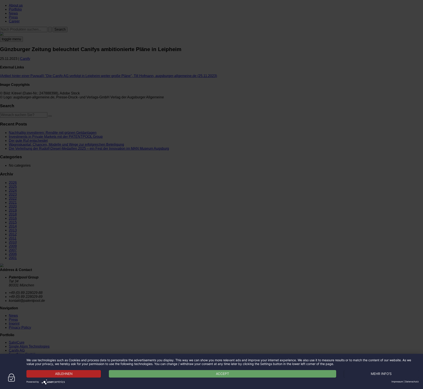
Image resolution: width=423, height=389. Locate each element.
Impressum (397, 381)
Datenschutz (412, 381)
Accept (222, 374)
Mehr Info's (381, 374)
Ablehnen (63, 374)
